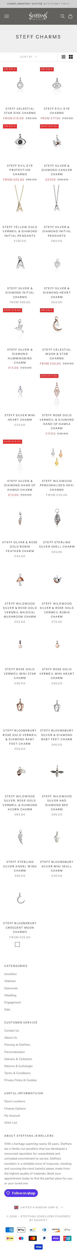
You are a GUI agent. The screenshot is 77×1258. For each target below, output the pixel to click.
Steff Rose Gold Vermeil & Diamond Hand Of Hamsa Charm (57, 422)
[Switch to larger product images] (63, 56)
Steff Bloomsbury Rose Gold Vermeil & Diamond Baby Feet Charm (20, 737)
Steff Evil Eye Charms (57, 110)
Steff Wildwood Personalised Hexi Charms (57, 485)
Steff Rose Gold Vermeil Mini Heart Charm (57, 674)
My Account (12, 1116)
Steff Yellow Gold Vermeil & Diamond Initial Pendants (20, 231)
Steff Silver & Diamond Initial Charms (20, 293)
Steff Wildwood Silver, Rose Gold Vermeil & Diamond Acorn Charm (20, 803)
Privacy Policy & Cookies (20, 1080)
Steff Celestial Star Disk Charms (20, 110)
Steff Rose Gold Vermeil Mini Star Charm (20, 674)
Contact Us (11, 1031)
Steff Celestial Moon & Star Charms (56, 354)
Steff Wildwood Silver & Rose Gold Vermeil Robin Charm (57, 610)
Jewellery (10, 974)
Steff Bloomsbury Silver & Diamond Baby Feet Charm (57, 735)
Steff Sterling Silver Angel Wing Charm (20, 866)
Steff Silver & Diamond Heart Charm (57, 293)
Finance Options (15, 1109)
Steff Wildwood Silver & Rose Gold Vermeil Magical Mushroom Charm (20, 610)
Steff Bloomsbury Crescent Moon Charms (20, 928)
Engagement (12, 1002)
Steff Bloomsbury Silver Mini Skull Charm (57, 866)
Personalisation (14, 1052)
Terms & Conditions (17, 1073)
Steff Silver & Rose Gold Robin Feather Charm (20, 547)
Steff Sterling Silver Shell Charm (57, 544)
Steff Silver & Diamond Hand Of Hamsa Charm (20, 485)
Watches (10, 981)
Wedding (10, 995)
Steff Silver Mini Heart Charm (20, 417)
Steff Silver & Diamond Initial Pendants (57, 231)
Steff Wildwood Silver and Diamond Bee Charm (57, 803)
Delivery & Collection (18, 1059)
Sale (7, 1009)
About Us (10, 1038)
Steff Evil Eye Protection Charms (20, 170)
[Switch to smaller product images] (71, 56)
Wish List (10, 1123)
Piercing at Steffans (17, 1045)
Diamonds (11, 988)
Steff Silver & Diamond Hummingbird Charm (20, 356)
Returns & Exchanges (18, 1066)
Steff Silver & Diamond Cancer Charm (57, 170)
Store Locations (14, 1101)
